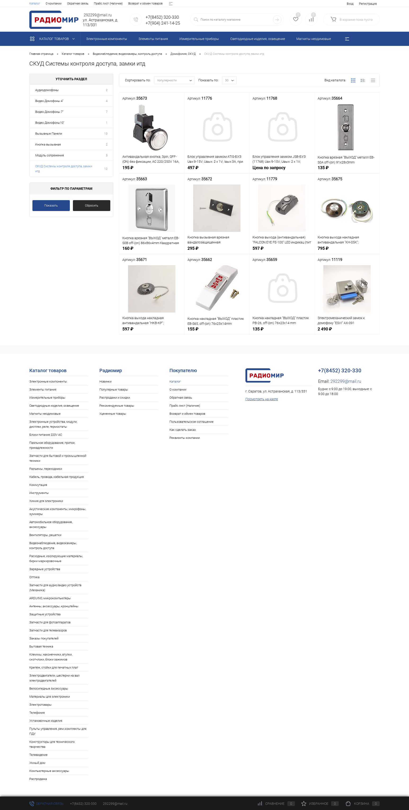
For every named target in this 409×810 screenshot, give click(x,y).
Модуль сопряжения (49, 155)
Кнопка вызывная (48, 144)
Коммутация (38, 485)
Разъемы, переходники (45, 469)
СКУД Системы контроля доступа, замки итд (63, 168)
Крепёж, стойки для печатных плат (53, 667)
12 (105, 169)
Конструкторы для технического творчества (52, 744)
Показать (51, 205)
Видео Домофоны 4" (49, 101)
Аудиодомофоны (47, 90)
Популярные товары (113, 389)
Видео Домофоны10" (49, 122)
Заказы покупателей (43, 638)
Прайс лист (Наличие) (108, 3)
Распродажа (38, 779)
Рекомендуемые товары (116, 405)
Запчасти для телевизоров (48, 630)
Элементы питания (42, 389)
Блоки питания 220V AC (45, 434)
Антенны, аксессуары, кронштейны (53, 606)
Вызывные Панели (48, 133)
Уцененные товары (112, 413)
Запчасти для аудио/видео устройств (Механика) (55, 587)
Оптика (34, 577)
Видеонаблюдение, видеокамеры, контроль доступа (53, 545)
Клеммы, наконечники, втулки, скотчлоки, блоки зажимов (50, 657)
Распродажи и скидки (114, 397)
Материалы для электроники (49, 696)
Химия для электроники (46, 501)
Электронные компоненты (48, 381)
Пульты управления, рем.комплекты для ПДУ (57, 731)
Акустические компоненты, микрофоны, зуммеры (57, 511)
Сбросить (91, 205)
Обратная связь (77, 3)
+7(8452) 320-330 (83, 804)
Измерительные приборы (47, 397)
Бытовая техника (41, 646)
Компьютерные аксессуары (49, 771)
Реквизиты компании (184, 438)
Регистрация (368, 3)
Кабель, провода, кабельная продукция (56, 477)
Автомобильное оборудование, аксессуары (50, 524)
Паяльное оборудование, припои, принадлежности (52, 445)
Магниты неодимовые (45, 413)
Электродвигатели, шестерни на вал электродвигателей (54, 678)
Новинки (105, 381)
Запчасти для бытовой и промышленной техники (57, 458)
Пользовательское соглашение (191, 421)
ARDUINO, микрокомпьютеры (50, 598)
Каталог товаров (54, 39)
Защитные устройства (45, 614)
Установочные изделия (45, 720)
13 (105, 133)
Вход (350, 3)
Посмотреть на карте (261, 399)
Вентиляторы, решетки (45, 535)
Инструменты (39, 493)
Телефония (37, 712)
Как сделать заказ (182, 429)
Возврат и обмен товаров (145, 3)
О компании (54, 3)
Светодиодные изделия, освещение (54, 405)
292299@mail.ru (345, 381)
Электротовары (40, 704)
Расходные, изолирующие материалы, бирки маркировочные (56, 558)
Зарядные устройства (44, 569)
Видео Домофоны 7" (49, 112)
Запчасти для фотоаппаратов (50, 622)
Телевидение (38, 755)
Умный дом (37, 763)
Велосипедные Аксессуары (48, 688)
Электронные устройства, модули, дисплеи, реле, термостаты (53, 424)
